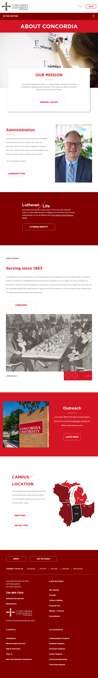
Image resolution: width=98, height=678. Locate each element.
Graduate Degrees (57, 643)
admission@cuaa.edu (15, 598)
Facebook (31, 569)
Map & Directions (13, 649)
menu (91, 6)
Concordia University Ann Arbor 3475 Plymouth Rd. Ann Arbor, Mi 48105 (17, 584)
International (54, 616)
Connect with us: (14, 569)
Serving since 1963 (24, 268)
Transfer (52, 595)
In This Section (10, 16)
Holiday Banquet (11, 376)
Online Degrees (55, 654)
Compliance (11, 638)
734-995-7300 (15, 592)
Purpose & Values (49, 102)
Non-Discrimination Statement (19, 659)
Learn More (21, 305)
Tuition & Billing (55, 600)
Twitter (42, 569)
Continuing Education (58, 659)
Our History (12, 258)
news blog (76, 421)
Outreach (72, 408)
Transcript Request (57, 665)
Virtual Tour (21, 525)
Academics (56, 630)
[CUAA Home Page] (15, 6)
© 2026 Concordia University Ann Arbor (20, 621)
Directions (19, 515)
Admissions (56, 581)
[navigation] (49, 16)
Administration (20, 130)
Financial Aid (54, 606)
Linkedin (65, 569)
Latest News (72, 437)
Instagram (77, 569)
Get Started (54, 590)
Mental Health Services (15, 643)
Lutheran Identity (38, 227)
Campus (11, 630)
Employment (11, 604)
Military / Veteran (56, 611)
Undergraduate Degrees (59, 638)
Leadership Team (16, 173)
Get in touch (43, 559)
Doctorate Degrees (57, 649)
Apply (16, 559)
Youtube (54, 569)
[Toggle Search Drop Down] (80, 6)
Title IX (9, 654)
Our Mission (49, 75)
